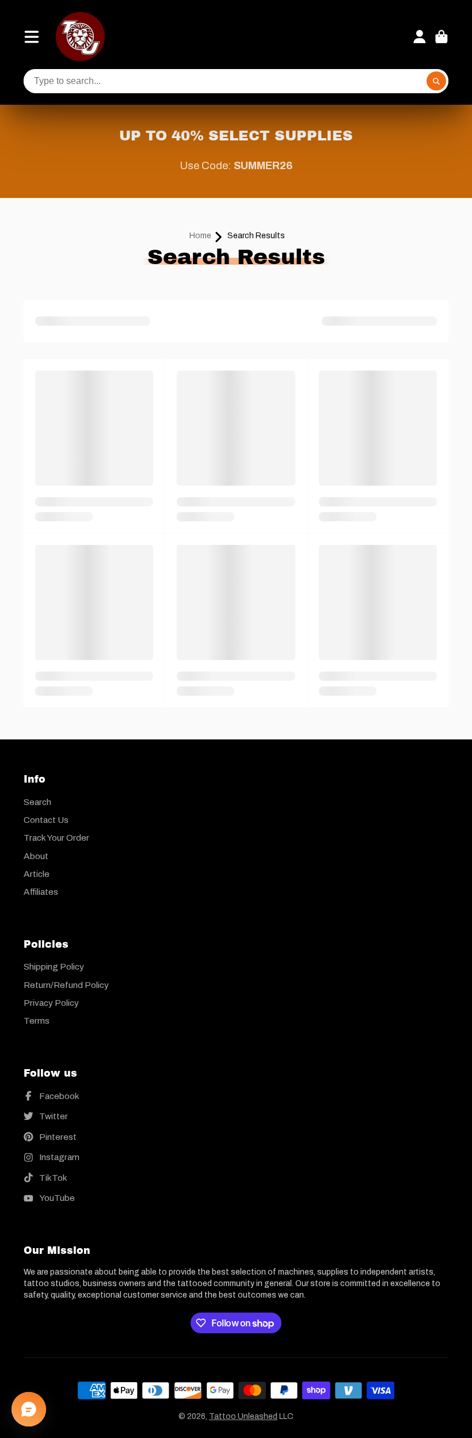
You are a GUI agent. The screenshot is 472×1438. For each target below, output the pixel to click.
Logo (80, 36)
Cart (441, 37)
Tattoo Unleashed (243, 1416)
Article (37, 874)
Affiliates (41, 892)
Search (37, 802)
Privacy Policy (51, 1003)
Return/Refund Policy (66, 985)
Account (420, 37)
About (36, 856)
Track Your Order (56, 837)
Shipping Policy (54, 966)
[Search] (436, 81)
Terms (37, 1020)
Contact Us (46, 820)
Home (200, 235)
